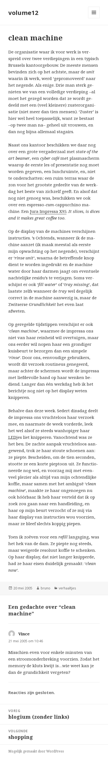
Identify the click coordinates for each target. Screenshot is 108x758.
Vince (24, 633)
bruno (45, 588)
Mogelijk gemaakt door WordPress (36, 751)
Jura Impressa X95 (48, 211)
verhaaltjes (67, 588)
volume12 (23, 12)
